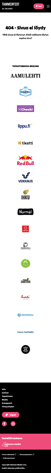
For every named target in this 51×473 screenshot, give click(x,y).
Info (4, 389)
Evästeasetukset (9, 458)
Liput (40, 6)
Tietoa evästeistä (8, 454)
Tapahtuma (7, 396)
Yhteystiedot (8, 406)
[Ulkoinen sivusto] (25, 80)
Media (5, 399)
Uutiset (5, 392)
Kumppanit (7, 403)
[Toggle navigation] (47, 6)
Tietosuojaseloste (25, 454)
